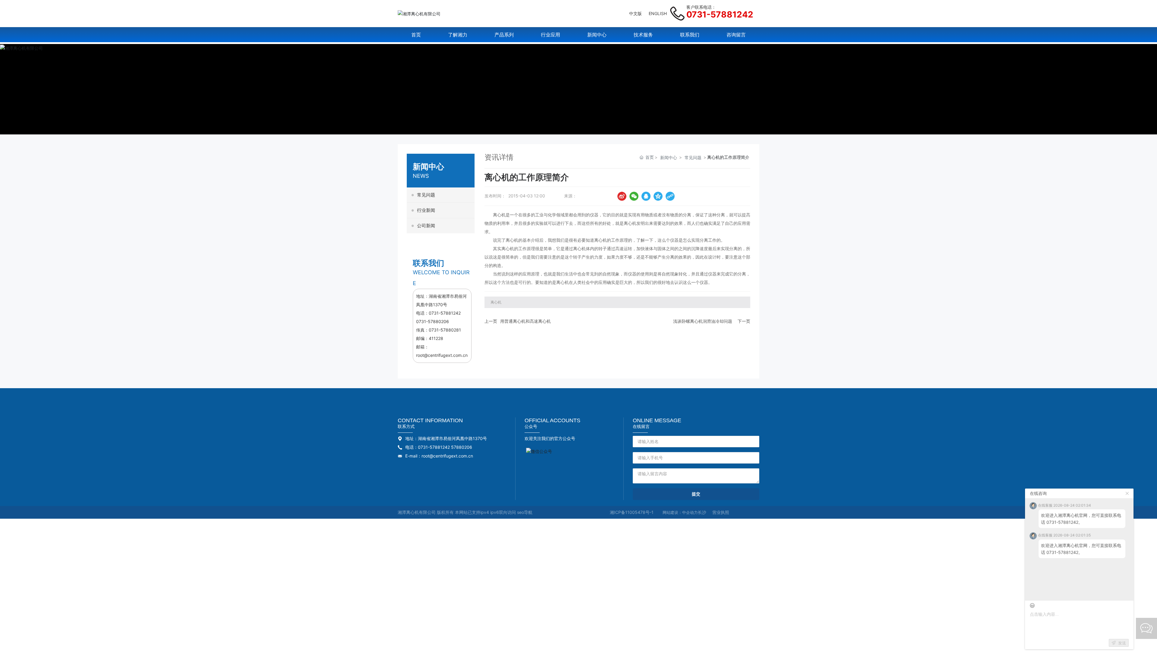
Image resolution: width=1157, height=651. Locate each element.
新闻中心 (668, 157)
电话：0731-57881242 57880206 (438, 447)
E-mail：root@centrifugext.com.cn (439, 455)
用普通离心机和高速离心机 (525, 321)
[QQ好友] (646, 196)
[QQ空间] (658, 196)
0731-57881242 (719, 14)
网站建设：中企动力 (680, 512)
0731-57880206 (432, 321)
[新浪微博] (621, 196)
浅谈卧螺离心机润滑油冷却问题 (702, 321)
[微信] (633, 196)
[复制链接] (670, 196)
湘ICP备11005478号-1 (632, 512)
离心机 (499, 214)
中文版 (635, 13)
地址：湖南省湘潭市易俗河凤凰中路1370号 (446, 438)
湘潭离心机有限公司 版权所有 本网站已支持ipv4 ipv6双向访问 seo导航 (465, 512)
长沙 (702, 512)
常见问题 (693, 157)
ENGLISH (658, 13)
